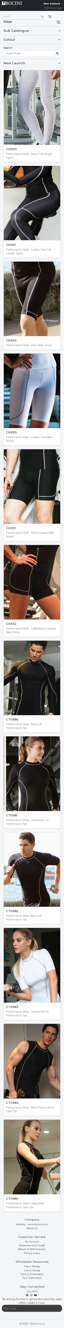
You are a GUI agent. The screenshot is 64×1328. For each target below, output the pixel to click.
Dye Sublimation (32, 1277)
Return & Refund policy (32, 1249)
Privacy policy (32, 1253)
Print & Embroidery (32, 1274)
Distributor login (53, 7)
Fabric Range (32, 1266)
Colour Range (32, 1270)
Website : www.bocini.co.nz (32, 1224)
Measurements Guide (32, 1245)
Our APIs (32, 1291)
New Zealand (52, 3)
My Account (32, 1241)
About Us (32, 1228)
